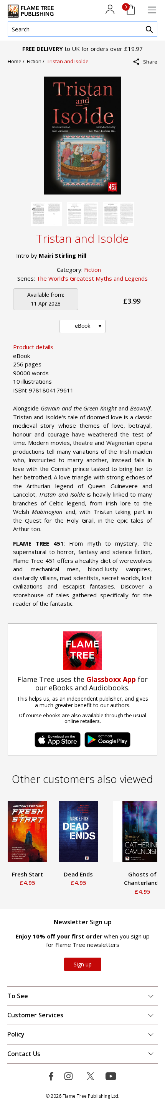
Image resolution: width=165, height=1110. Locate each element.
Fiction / (37, 61)
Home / (17, 61)
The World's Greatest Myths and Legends (92, 278)
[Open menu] (152, 10)
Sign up (83, 964)
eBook (82, 325)
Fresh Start (27, 874)
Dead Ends (78, 874)
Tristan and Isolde (68, 61)
